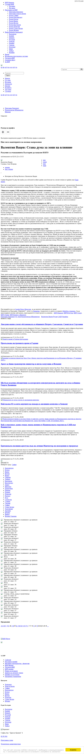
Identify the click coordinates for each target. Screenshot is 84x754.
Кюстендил (9, 483)
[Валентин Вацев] (1, 160)
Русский (12, 39)
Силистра (8, 499)
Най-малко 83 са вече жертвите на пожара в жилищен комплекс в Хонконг (34, 404)
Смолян (7, 503)
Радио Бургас (13, 19)
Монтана (8, 487)
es (8, 67)
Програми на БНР (11, 10)
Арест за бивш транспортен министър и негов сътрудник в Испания (31, 364)
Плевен (7, 492)
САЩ (60, 317)
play (44, 160)
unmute (7, 167)
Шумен (7, 512)
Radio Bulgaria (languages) (14, 32)
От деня (18, 317)
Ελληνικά (12, 47)
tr (14, 67)
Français (11, 41)
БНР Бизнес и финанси (18, 315)
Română (11, 52)
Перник (7, 490)
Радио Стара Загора (16, 28)
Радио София (13, 15)
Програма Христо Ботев (17, 14)
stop (44, 164)
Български (12, 34)
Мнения (8, 112)
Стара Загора (9, 507)
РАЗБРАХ (73, 749)
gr (11, 67)
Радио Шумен (14, 30)
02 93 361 (4, 736)
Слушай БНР (9, 4)
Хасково (8, 511)
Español (11, 43)
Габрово (8, 477)
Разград (7, 496)
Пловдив (8, 494)
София (7, 505)
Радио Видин (13, 23)
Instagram (36, 311)
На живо (12, 6)
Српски (11, 45)
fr (6, 67)
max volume (9, 169)
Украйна (65, 317)
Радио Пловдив (14, 26)
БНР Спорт (78, 313)
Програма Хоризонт (16, 12)
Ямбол (7, 514)
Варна (7, 472)
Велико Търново (10, 516)
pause (45, 162)
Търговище (9, 509)
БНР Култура (68, 313)
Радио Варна (13, 21)
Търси (8, 75)
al (13, 67)
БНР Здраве (5, 315)
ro (16, 67)
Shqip (11, 49)
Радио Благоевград (15, 17)
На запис (12, 8)
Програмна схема (7, 740)
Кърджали (8, 481)
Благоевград (9, 468)
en (1, 67)
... (48, 626)
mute (44, 165)
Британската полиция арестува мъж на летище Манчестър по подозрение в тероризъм (39, 446)
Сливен (7, 501)
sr (10, 67)
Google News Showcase (23, 309)
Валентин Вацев (47, 317)
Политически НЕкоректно (14, 110)
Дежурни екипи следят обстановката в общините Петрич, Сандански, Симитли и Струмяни (42, 324)
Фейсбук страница (68, 311)
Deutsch (11, 38)
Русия (55, 317)
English (11, 36)
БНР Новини (58, 313)
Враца (7, 475)
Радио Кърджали (15, 25)
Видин (7, 474)
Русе (6, 498)
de (3, 67)
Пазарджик (9, 488)
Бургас (7, 470)
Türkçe (11, 51)
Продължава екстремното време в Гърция (19, 343)
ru (5, 67)
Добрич (7, 479)
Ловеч (7, 485)
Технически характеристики (11, 744)
